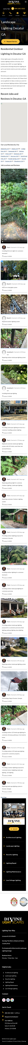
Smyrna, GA (8, 161)
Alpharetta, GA (5, 148)
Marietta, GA (4, 156)
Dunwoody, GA (12, 151)
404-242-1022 (20, 9)
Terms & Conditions (7, 1041)
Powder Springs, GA (13, 158)
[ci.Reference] (14, 279)
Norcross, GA (14, 156)
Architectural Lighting (13, 837)
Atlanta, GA (15, 148)
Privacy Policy (17, 1041)
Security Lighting (12, 854)
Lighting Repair (11, 863)
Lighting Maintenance (13, 872)
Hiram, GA (8, 153)
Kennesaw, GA (17, 153)
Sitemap (24, 1041)
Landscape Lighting (12, 846)
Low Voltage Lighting (13, 880)
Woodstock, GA (18, 161)
